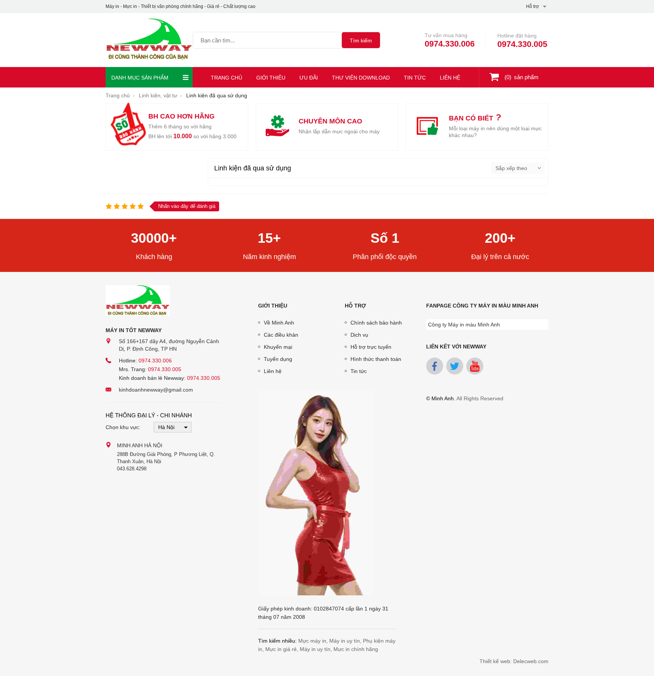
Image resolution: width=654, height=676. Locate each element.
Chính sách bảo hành (376, 323)
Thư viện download (361, 78)
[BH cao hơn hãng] (127, 127)
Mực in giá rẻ (281, 649)
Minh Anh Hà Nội (139, 445)
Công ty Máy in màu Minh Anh (464, 325)
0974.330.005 (522, 44)
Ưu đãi (308, 78)
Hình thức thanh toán (375, 359)
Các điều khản (281, 335)
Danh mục (139, 78)
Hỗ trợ (355, 306)
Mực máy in (312, 641)
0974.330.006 (450, 43)
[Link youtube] (474, 366)
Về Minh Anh (279, 323)
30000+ (154, 238)
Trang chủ (226, 78)
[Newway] (149, 40)
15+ (269, 238)
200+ (500, 238)
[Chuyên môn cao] (277, 127)
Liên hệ (450, 78)
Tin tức (415, 78)
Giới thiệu (270, 78)
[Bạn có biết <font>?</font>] (427, 127)
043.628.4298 (131, 468)
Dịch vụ (359, 335)
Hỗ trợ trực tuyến (370, 347)
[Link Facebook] (434, 366)
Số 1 (385, 238)
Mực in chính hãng (355, 649)
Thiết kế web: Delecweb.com (514, 661)
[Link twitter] (454, 366)
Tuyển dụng (278, 359)
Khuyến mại (278, 347)
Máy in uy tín (344, 641)
